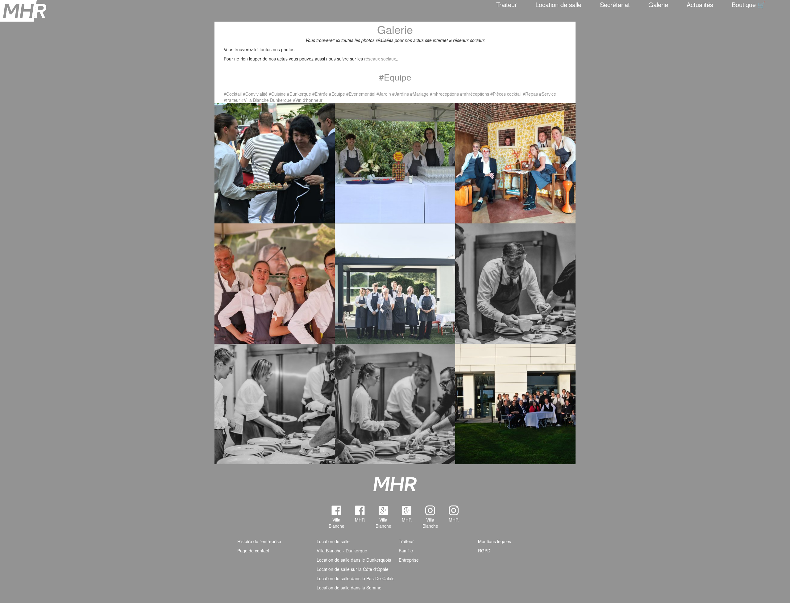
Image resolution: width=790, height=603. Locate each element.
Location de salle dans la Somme (349, 587)
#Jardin (383, 94)
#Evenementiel (360, 94)
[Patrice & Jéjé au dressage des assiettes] (274, 403)
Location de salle (558, 4)
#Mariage (419, 94)
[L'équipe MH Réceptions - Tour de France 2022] (274, 283)
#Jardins (400, 94)
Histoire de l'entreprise (259, 541)
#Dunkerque (299, 94)
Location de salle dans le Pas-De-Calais (355, 578)
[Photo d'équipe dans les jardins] (395, 283)
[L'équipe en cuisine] (395, 403)
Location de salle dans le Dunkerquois (354, 560)
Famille (406, 550)
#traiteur (232, 100)
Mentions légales (494, 541)
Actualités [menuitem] (700, 4)
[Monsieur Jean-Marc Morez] (515, 283)
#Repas (530, 94)
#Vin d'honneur (307, 100)
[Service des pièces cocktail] (274, 162)
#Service (547, 94)
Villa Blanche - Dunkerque (342, 550)
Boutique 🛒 (748, 4)
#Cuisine (277, 94)
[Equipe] (515, 403)
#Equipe (337, 94)
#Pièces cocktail (506, 94)
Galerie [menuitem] (658, 4)
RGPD (484, 550)
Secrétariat (615, 4)
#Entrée (320, 94)
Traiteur (506, 4)
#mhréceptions (474, 94)
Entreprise (409, 560)
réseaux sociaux (380, 59)
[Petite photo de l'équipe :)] (515, 162)
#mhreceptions (444, 94)
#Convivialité (255, 94)
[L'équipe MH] (395, 162)
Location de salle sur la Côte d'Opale (353, 569)
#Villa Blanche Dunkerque (266, 100)
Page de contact (253, 550)
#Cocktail (233, 94)
